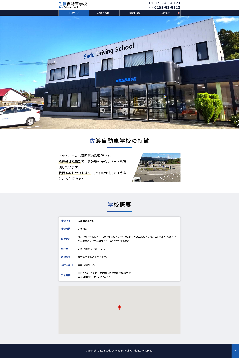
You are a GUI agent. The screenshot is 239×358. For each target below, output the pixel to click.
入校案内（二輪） (135, 12)
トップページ (74, 12)
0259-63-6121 (167, 2)
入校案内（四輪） (104, 12)
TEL (151, 2)
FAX (151, 7)
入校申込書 (165, 12)
